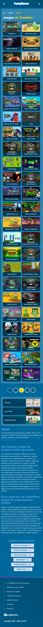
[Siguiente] (15, 390)
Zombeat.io (33, 437)
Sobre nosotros (12, 600)
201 (29, 555)
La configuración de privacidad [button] (18, 583)
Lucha (10, 13)
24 (29, 569)
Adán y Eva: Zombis (8, 440)
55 (30, 545)
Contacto (10, 604)
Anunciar (10, 608)
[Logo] (21, 4)
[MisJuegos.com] (4, 13)
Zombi (18, 13)
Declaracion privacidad (15, 587)
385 (29, 564)
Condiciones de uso (14, 596)
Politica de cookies (13, 591)
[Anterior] (9, 390)
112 (29, 550)
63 (28, 560)
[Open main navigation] (4, 4)
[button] (39, 4)
